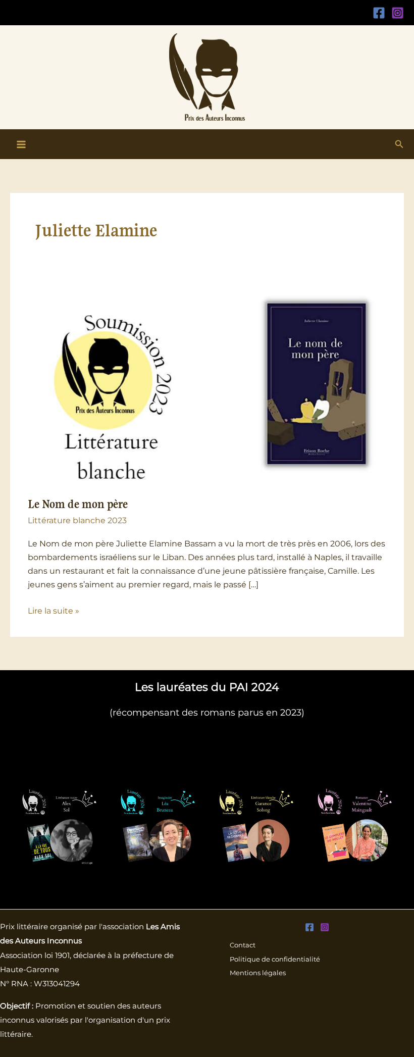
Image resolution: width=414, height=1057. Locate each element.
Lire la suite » (53, 610)
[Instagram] (397, 13)
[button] (399, 144)
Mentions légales (258, 973)
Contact (242, 945)
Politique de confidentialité (275, 959)
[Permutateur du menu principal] (21, 144)
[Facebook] (379, 13)
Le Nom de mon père (78, 504)
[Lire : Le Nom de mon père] (207, 383)
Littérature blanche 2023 (77, 520)
